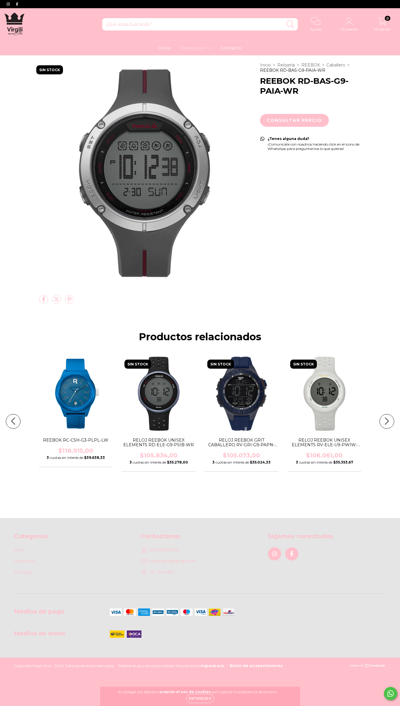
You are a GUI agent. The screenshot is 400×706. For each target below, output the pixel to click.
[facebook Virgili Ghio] (17, 4)
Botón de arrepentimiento (256, 666)
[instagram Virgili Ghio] (8, 4)
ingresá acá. (213, 666)
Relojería (286, 65)
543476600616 (164, 550)
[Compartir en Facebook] (44, 301)
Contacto (231, 48)
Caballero (336, 65)
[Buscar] (290, 24)
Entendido (200, 698)
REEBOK (310, 65)
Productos (193, 48)
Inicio (164, 48)
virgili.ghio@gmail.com (173, 561)
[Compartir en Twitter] (57, 301)
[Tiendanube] (367, 666)
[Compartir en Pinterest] (69, 301)
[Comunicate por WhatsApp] (390, 693)
